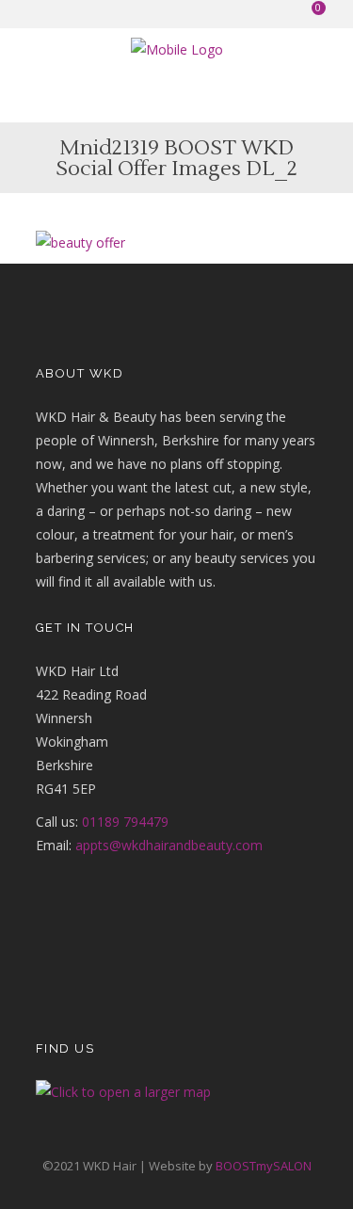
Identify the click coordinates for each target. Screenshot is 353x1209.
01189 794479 (125, 821)
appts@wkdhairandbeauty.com (169, 845)
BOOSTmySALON (264, 1165)
